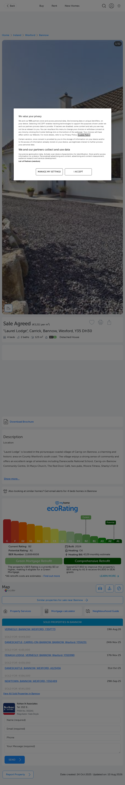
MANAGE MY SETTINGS (49, 172)
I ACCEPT (78, 172)
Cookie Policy (84, 135)
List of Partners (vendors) (29, 161)
